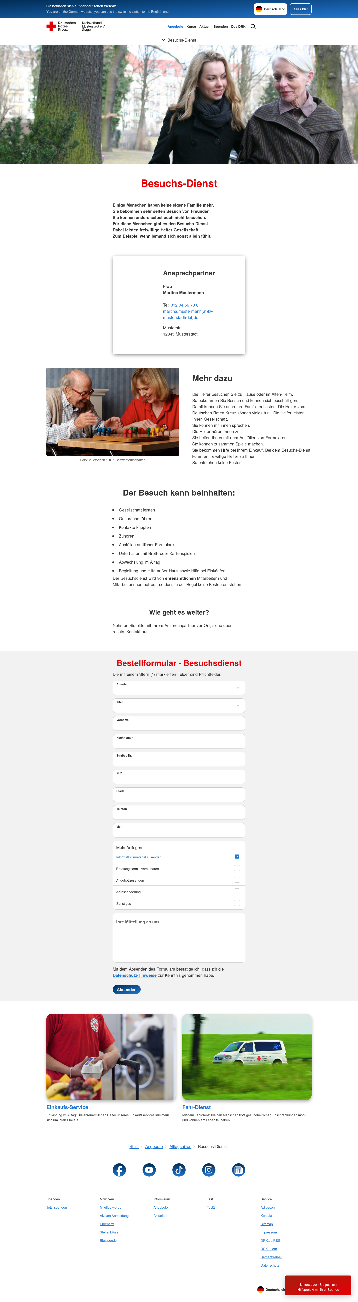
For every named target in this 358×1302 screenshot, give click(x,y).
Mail (119, 826)
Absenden (127, 989)
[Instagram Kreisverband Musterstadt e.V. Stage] (208, 1170)
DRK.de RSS (270, 1240)
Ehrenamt (107, 1223)
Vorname (123, 720)
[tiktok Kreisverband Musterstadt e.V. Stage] (179, 1170)
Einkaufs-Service (67, 1107)
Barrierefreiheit (271, 1257)
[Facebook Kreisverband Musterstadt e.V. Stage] (119, 1170)
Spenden (221, 26)
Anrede (121, 684)
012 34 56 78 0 (184, 305)
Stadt (120, 791)
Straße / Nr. (124, 755)
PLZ (119, 773)
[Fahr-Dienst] (247, 1057)
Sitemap (267, 1223)
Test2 (211, 1207)
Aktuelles (160, 1215)
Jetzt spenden (56, 1207)
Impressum (269, 1232)
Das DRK (238, 26)
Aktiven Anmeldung (114, 1215)
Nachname (124, 737)
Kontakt (266, 1215)
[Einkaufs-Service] (111, 1057)
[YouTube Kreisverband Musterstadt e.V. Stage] (149, 1170)
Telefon (121, 809)
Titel (119, 702)
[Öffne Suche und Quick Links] (253, 26)
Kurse (191, 26)
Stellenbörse (109, 1232)
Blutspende (108, 1240)
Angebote (175, 26)
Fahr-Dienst (196, 1107)
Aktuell (204, 26)
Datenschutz (270, 1265)
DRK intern (269, 1248)
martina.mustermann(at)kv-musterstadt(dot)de (188, 314)
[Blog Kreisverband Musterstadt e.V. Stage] (238, 1170)
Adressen (268, 1207)
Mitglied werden (111, 1207)
